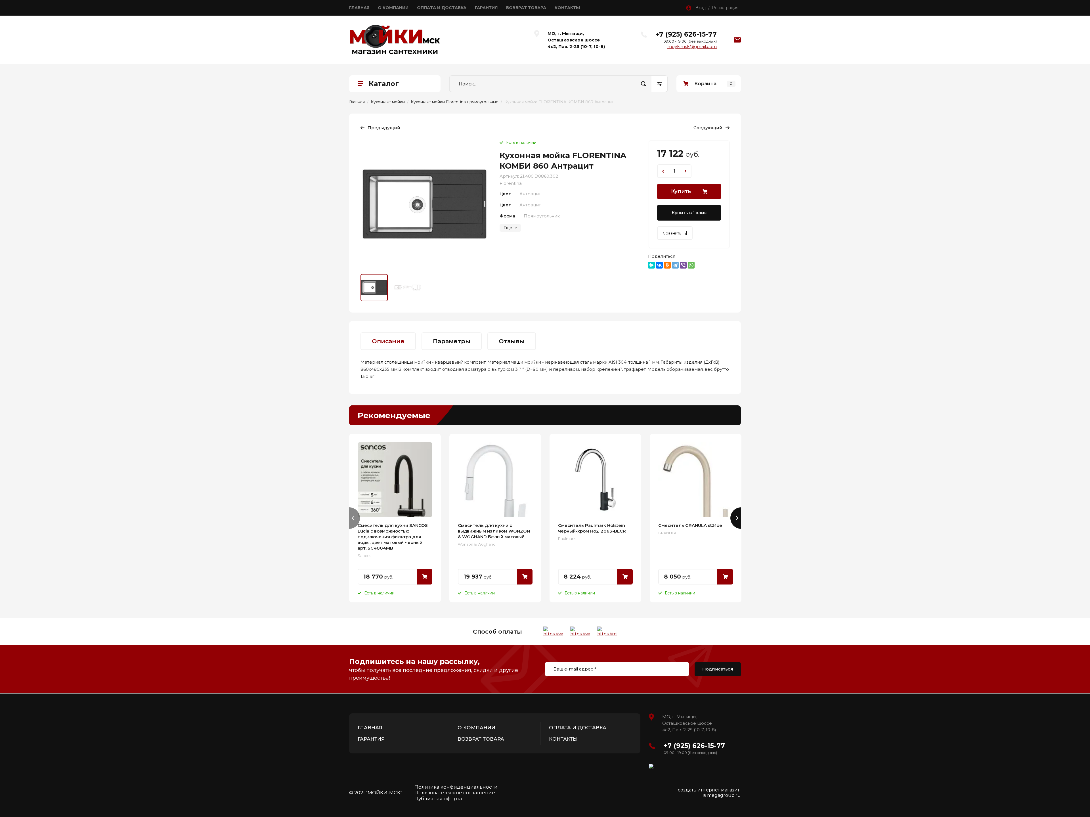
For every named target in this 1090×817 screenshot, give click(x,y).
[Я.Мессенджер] (651, 265)
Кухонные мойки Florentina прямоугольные (454, 101)
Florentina (511, 183)
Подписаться (717, 669)
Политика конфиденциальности (456, 787)
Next (735, 518)
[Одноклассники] (667, 265)
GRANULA (667, 533)
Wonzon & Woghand (477, 544)
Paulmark (566, 538)
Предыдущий (384, 127)
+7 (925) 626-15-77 (686, 34)
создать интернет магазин (709, 790)
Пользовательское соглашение (454, 792)
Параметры (451, 341)
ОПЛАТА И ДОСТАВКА (441, 7)
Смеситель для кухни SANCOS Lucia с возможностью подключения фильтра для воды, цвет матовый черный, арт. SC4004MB (393, 537)
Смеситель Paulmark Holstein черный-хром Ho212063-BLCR (592, 528)
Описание (388, 341)
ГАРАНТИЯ (486, 7)
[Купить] (424, 577)
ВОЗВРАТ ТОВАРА (526, 7)
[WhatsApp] (691, 265)
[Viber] (683, 265)
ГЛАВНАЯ (359, 7)
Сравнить (672, 233)
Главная (357, 101)
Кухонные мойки (388, 101)
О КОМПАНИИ (393, 7)
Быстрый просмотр (395, 479)
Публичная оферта (438, 798)
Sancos (364, 555)
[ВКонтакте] (659, 265)
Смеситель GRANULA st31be (690, 525)
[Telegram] (675, 265)
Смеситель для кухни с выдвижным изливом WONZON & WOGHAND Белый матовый (494, 531)
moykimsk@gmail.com (692, 46)
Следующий (707, 127)
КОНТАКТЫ (567, 7)
